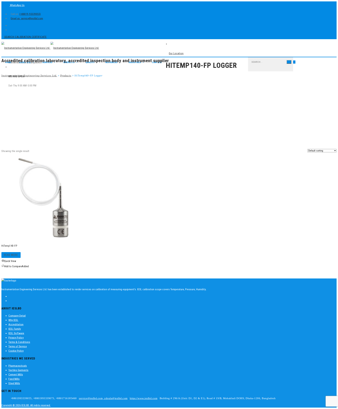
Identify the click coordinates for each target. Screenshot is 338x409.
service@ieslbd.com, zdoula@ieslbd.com (103, 398)
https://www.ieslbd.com (143, 398)
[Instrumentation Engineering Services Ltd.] (50, 48)
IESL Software (16, 333)
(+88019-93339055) (30, 14)
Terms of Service (17, 346)
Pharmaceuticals (17, 365)
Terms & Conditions (19, 342)
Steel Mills (14, 383)
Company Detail (17, 315)
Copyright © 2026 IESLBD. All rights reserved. (26, 405)
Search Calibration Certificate (25, 36)
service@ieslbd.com (32, 18)
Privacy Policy (16, 337)
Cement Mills (15, 374)
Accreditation (16, 324)
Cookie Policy (16, 350)
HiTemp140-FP (9, 245)
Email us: (16, 18)
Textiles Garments (18, 370)
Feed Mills (14, 379)
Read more (11, 255)
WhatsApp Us (17, 5)
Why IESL (13, 320)
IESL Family (14, 328)
